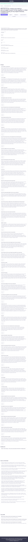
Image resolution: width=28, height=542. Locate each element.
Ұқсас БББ (14, 16)
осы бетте (11, 3)
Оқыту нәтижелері (23, 14)
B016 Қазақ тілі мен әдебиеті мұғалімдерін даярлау (7, 45)
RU (25, 1)
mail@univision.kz (16, 540)
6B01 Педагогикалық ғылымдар (5, 50)
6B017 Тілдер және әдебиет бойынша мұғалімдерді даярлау (8, 53)
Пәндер (10, 14)
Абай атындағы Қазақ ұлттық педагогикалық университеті (8, 37)
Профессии (16, 14)
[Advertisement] (14, 22)
